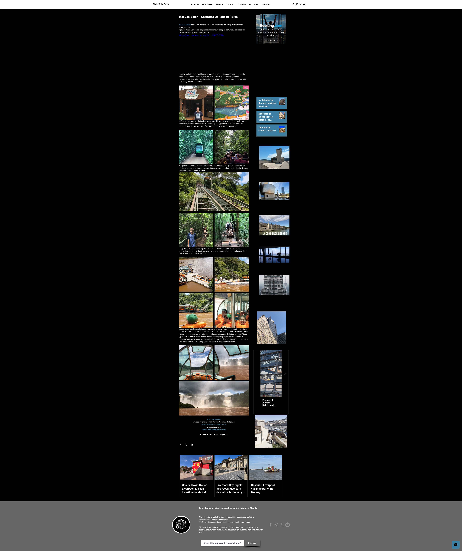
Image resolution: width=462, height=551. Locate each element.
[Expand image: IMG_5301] (196, 147)
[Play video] (214, 53)
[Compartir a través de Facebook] (180, 445)
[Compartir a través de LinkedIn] (192, 445)
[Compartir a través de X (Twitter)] (186, 445)
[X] (300, 4)
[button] (194, 4)
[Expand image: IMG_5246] (232, 362)
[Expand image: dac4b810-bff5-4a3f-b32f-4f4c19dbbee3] (196, 274)
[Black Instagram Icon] (296, 4)
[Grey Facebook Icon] (270, 524)
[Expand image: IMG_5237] (196, 362)
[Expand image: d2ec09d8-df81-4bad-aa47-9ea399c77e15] (232, 274)
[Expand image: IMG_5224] (196, 230)
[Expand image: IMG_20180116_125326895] (232, 103)
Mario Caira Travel (161, 4)
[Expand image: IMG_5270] (232, 310)
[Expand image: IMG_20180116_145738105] (232, 147)
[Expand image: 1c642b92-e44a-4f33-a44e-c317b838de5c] (232, 230)
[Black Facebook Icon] (293, 4)
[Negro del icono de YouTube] (304, 4)
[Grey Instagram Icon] (276, 524)
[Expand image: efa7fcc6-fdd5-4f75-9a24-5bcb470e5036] (196, 310)
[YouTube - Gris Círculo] (287, 524)
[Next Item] (285, 373)
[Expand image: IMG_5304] (196, 103)
